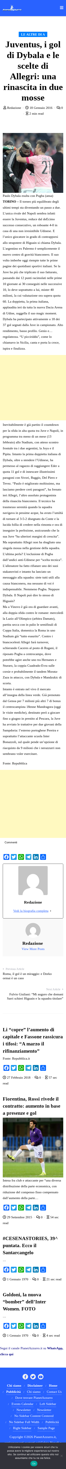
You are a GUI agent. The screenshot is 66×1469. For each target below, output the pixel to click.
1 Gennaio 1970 (17, 1279)
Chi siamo (34, 1392)
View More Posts (33, 949)
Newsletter (23, 1410)
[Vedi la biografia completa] (50, 911)
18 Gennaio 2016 (41, 108)
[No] (61, 1456)
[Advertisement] (33, 387)
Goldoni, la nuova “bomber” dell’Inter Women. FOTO (24, 1302)
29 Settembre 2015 (19, 1217)
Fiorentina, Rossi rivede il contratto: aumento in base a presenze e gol (31, 1106)
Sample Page (46, 1428)
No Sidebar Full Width (24, 1422)
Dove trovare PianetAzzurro (34, 1398)
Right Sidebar (22, 1428)
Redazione (14, 108)
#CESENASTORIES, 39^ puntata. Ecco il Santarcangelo (30, 1245)
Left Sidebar (48, 1404)
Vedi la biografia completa (30, 911)
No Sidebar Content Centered (34, 1416)
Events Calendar (22, 1404)
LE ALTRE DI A (33, 34)
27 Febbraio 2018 (18, 1077)
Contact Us (54, 1392)
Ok (34, 1463)
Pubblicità (52, 1422)
